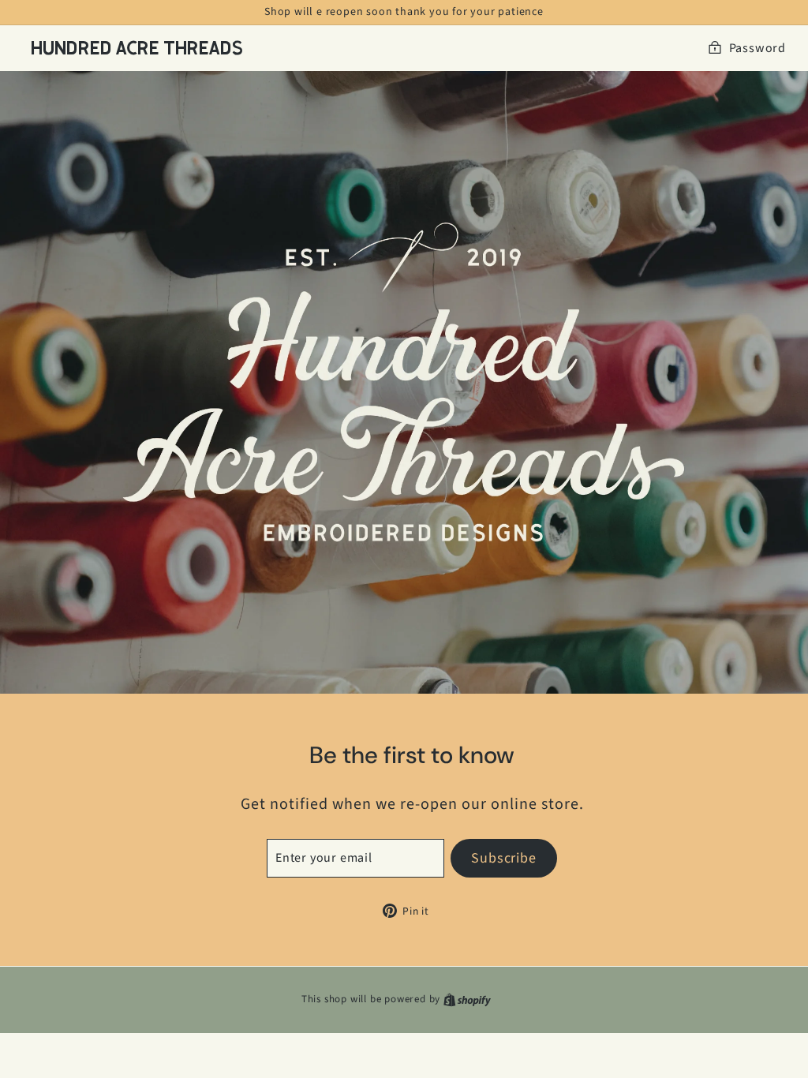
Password (757, 48)
